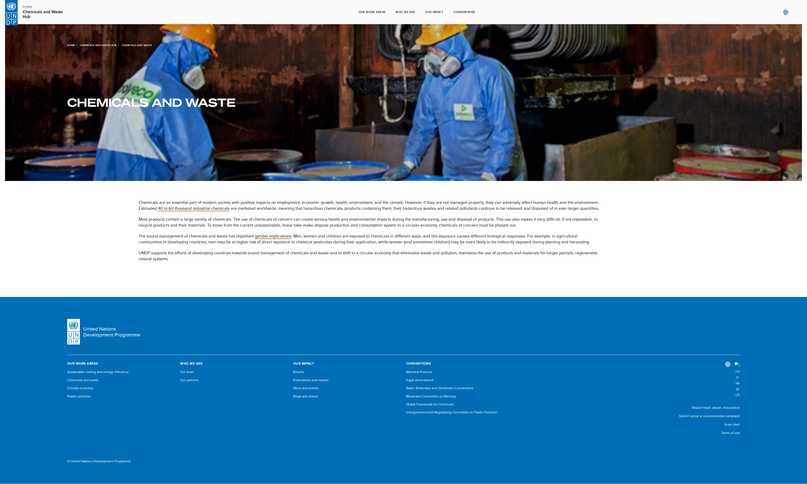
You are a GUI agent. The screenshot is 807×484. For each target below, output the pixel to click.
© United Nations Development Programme (99, 461)
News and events (305, 388)
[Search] (737, 380)
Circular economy (80, 388)
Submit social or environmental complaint (709, 416)
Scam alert (732, 424)
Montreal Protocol (419, 372)
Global (785, 12)
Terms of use (730, 432)
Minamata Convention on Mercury (431, 396)
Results (298, 372)
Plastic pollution (79, 396)
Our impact (434, 12)
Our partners (189, 380)
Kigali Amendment (419, 380)
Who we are (405, 12)
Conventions (464, 12)
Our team (187, 372)
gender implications (273, 236)
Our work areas (372, 12)
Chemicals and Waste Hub (98, 45)
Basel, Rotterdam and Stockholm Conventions (439, 388)
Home (71, 45)
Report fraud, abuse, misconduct (716, 407)
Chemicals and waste (82, 380)
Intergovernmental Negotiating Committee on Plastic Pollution (451, 412)
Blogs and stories (305, 396)
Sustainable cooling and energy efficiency (98, 372)
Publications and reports (310, 380)
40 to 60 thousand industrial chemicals (194, 208)
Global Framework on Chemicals (430, 404)
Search (794, 12)
